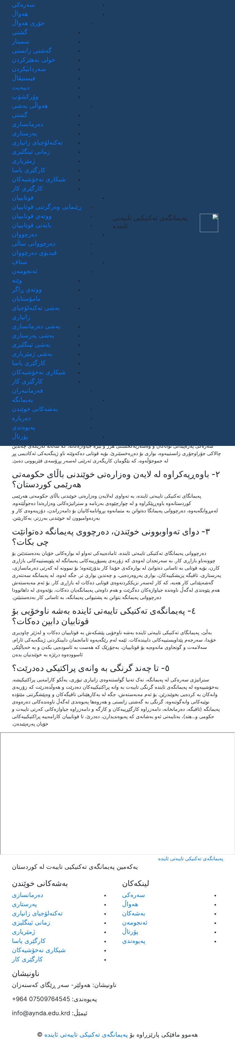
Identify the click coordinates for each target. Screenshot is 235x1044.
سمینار (20, 41)
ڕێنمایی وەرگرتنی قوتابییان (47, 206)
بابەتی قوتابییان (31, 225)
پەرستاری (24, 133)
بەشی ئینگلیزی (31, 344)
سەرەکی (23, 4)
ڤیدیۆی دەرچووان (34, 252)
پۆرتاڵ (20, 436)
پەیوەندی (23, 427)
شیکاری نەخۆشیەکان (39, 179)
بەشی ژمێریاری (32, 353)
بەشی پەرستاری (33, 335)
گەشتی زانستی (32, 50)
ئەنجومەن (134, 922)
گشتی (20, 32)
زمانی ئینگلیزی (31, 151)
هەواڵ (130, 904)
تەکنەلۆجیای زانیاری (37, 142)
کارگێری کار (27, 188)
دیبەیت (21, 87)
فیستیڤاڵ (23, 78)
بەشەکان (133, 913)
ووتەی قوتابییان (32, 216)
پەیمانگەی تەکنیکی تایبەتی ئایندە (85, 1034)
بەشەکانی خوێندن (35, 409)
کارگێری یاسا (29, 170)
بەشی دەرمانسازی (36, 326)
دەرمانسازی (27, 124)
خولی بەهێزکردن (33, 59)
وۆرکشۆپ (25, 96)
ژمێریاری (23, 160)
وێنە (17, 280)
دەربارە (21, 418)
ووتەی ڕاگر (27, 289)
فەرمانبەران (27, 390)
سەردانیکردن (29, 69)
